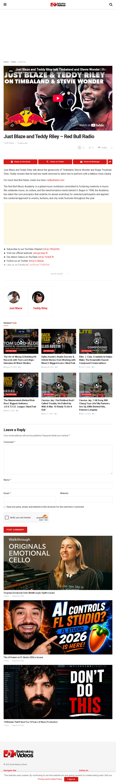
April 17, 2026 (48, 414)
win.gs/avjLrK (40, 253)
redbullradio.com (55, 180)
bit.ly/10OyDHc (52, 249)
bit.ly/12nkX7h (46, 257)
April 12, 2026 (86, 414)
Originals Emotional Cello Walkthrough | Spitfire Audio (29, 593)
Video (13, 62)
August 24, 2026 (18, 596)
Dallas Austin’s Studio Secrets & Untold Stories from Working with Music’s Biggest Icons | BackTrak (58, 359)
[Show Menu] (5, 4)
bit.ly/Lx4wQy (36, 260)
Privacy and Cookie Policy (50, 779)
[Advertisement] (58, 35)
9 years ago (23, 143)
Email (7, 493)
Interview (22, 62)
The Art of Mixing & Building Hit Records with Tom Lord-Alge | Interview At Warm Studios (20, 359)
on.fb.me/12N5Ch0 (40, 264)
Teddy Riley (40, 308)
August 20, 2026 (11, 367)
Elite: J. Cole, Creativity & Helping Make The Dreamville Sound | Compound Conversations (96, 359)
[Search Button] (110, 4)
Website (64, 493)
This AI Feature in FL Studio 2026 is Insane (23, 657)
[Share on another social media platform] (110, 161)
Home (6, 62)
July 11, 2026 (85, 367)
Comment (10, 442)
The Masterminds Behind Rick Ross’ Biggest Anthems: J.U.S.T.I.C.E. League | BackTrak (20, 403)
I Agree (71, 779)
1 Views (6, 725)
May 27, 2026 (10, 410)
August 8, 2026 (48, 367)
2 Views (6, 596)
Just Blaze (15, 308)
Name (7, 479)
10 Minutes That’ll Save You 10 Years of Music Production (31, 722)
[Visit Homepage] (58, 5)
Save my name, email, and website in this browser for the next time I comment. (45, 507)
